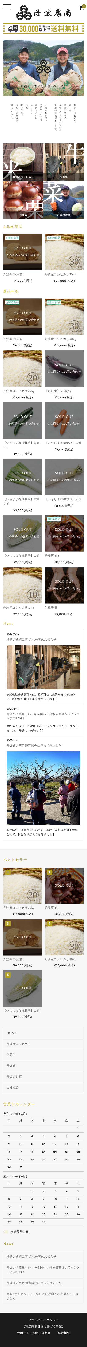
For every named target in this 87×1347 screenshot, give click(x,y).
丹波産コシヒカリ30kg (60, 274)
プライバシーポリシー (43, 1320)
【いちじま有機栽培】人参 (63, 443)
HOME (12, 1033)
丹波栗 (11, 1065)
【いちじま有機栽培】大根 (63, 499)
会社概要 (13, 1087)
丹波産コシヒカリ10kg (18, 607)
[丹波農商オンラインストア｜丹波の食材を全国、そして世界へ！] (43, 16)
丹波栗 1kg (52, 555)
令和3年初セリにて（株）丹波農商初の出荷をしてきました (43, 1296)
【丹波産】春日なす (58, 391)
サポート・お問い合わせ (34, 1333)
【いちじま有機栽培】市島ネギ (21, 502)
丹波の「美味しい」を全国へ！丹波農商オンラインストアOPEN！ (43, 716)
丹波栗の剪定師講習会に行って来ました (34, 745)
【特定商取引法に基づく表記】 (43, 1326)
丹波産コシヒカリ (19, 1044)
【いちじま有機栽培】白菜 (21, 555)
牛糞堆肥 (51, 607)
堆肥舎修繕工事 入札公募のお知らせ (32, 639)
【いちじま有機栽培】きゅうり (21, 445)
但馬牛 (11, 1054)
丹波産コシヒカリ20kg (19, 391)
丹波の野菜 (14, 1076)
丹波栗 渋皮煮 (13, 274)
